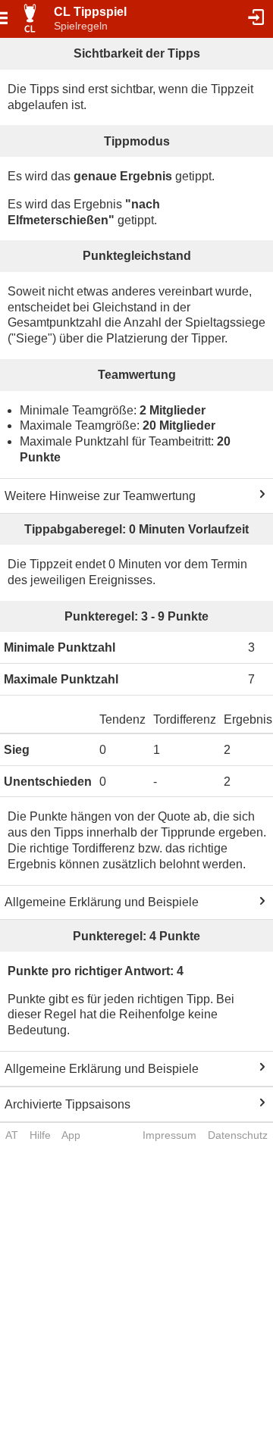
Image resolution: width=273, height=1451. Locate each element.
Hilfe (40, 1135)
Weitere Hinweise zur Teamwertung (100, 495)
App (70, 1135)
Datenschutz (238, 1135)
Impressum (169, 1135)
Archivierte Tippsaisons (67, 1104)
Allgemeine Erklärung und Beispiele (102, 902)
